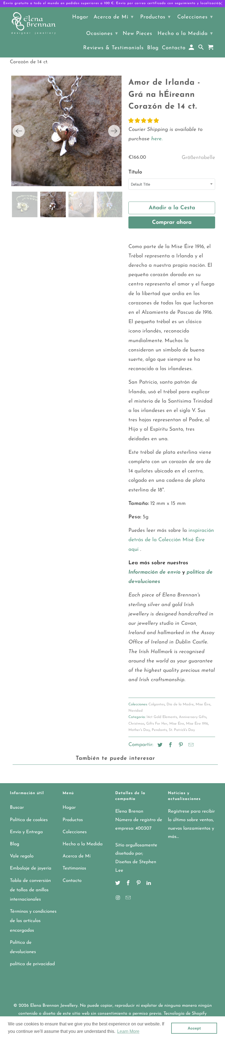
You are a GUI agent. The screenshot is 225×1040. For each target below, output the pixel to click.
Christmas (136, 723)
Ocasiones (102, 33)
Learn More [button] (128, 1031)
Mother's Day (139, 730)
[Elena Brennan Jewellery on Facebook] (129, 883)
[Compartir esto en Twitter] (159, 745)
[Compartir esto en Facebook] (169, 745)
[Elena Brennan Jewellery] (33, 23)
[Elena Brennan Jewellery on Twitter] (118, 883)
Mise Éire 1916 (197, 723)
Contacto (72, 880)
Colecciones (75, 832)
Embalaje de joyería (30, 868)
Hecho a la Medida (83, 844)
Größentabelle (198, 157)
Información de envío (154, 572)
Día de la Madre (180, 704)
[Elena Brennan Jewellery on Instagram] (118, 898)
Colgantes (156, 704)
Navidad (135, 710)
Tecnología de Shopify (185, 1013)
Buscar (17, 807)
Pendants (159, 730)
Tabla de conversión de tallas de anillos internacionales (30, 890)
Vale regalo (21, 856)
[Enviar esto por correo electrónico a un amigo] (190, 745)
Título (135, 172)
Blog (14, 844)
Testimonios (74, 868)
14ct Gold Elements (162, 717)
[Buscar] (201, 48)
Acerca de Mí (77, 856)
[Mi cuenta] (192, 48)
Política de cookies (29, 820)
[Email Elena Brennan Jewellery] (129, 898)
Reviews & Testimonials (113, 48)
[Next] (114, 131)
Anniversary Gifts (192, 717)
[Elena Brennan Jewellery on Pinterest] (139, 883)
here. (156, 139)
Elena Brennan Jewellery (54, 1005)
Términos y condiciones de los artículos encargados (33, 920)
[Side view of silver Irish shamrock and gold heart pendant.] (106, 131)
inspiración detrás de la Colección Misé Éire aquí (171, 540)
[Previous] (19, 131)
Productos (73, 820)
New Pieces (137, 33)
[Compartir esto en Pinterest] (180, 745)
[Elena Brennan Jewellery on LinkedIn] (149, 883)
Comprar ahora (172, 222)
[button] (143, 121)
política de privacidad (32, 964)
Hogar (69, 807)
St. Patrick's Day (182, 730)
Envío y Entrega (26, 832)
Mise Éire (203, 704)
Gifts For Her (156, 723)
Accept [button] (194, 1028)
